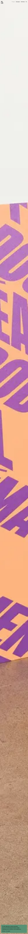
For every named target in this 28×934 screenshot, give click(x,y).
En (26, 1)
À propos (18, 1)
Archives (23, 1)
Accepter (8, 931)
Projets (13, 1)
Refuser (4, 931)
